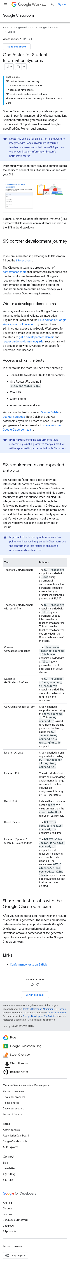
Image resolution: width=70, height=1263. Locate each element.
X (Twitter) (9, 1174)
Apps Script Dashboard (16, 1135)
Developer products (14, 1097)
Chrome (7, 1208)
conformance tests (15, 272)
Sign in (62, 4)
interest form (24, 260)
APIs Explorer (10, 1147)
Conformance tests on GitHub (28, 964)
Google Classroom (18, 15)
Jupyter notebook (14, 416)
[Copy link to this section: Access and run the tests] (47, 361)
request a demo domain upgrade (23, 341)
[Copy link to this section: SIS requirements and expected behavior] (23, 471)
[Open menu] (5, 4)
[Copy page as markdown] (18, 67)
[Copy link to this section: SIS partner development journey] (6, 247)
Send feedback (16, 46)
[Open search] (52, 4)
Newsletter (9, 1168)
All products (9, 1231)
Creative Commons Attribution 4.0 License (44, 1009)
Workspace (40, 4)
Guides (11, 31)
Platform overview (13, 1091)
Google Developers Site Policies (39, 1016)
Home (6, 27)
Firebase (8, 1214)
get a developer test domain (36, 337)
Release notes (11, 1102)
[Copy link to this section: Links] (16, 956)
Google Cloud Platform (16, 1220)
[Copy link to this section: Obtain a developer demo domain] (62, 304)
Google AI (8, 1225)
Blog (5, 1162)
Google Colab (49, 412)
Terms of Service (12, 1114)
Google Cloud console (15, 1141)
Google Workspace (24, 27)
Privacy (18, 1246)
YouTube (8, 1179)
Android (7, 1202)
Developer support (13, 1108)
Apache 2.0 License (56, 1012)
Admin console (11, 1129)
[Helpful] (25, 39)
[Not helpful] (30, 39)
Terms (6, 1246)
